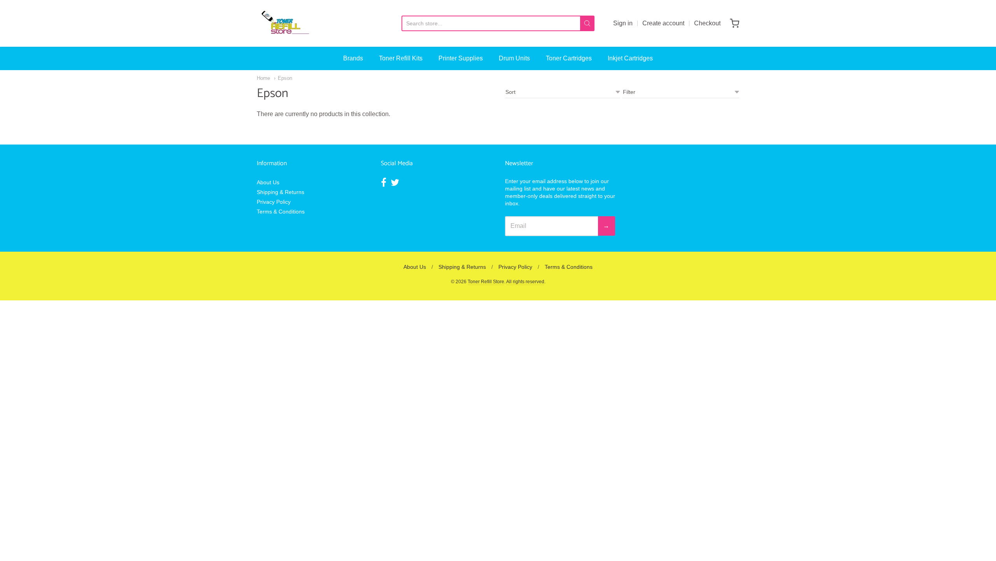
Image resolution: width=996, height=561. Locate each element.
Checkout (707, 23)
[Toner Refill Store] (285, 23)
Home (263, 78)
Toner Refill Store (486, 281)
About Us (268, 182)
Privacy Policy (274, 202)
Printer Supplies (460, 58)
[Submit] (587, 23)
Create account (663, 23)
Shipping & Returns (280, 192)
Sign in (623, 23)
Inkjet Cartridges (630, 58)
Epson (285, 78)
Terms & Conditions (281, 211)
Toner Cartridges (569, 58)
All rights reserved (525, 281)
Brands (353, 58)
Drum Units (514, 58)
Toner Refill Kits (401, 58)
